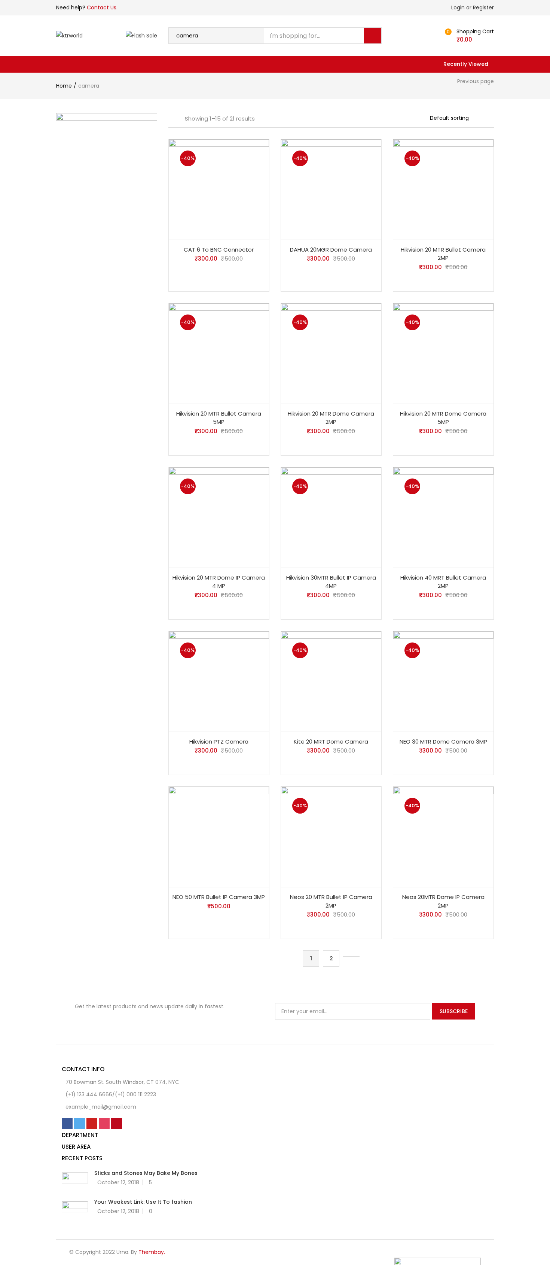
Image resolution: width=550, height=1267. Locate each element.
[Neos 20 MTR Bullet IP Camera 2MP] (331, 836)
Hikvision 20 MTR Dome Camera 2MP (331, 418)
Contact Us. (102, 7)
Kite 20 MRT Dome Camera (331, 741)
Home (64, 85)
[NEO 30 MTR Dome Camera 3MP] (443, 680)
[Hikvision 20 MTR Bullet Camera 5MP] (219, 352)
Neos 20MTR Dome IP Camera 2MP (443, 901)
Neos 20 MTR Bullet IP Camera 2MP (331, 901)
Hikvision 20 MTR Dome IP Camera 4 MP (218, 582)
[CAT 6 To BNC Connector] (219, 188)
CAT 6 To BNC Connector (219, 249)
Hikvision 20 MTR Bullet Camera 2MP (443, 254)
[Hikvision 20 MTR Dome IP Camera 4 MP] (219, 516)
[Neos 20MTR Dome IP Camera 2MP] (443, 836)
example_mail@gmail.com (100, 1106)
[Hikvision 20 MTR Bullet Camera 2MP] (443, 188)
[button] (471, 35)
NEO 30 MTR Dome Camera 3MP (443, 741)
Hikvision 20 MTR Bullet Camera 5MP (218, 418)
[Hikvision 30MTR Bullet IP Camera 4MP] (331, 516)
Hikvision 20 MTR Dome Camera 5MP (443, 418)
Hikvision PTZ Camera (218, 741)
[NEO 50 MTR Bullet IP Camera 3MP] (219, 836)
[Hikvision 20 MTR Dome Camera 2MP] (331, 352)
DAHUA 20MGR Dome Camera (331, 249)
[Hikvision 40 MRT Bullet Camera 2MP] (443, 516)
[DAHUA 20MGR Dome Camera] (331, 188)
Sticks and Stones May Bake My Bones (146, 1173)
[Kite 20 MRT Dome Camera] (331, 680)
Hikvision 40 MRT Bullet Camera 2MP (443, 582)
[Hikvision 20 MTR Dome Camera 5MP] (443, 352)
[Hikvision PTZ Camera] (219, 680)
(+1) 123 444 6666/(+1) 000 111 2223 (110, 1094)
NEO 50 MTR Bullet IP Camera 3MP (218, 897)
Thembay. (151, 1252)
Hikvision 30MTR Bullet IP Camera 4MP (331, 582)
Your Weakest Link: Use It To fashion (143, 1202)
